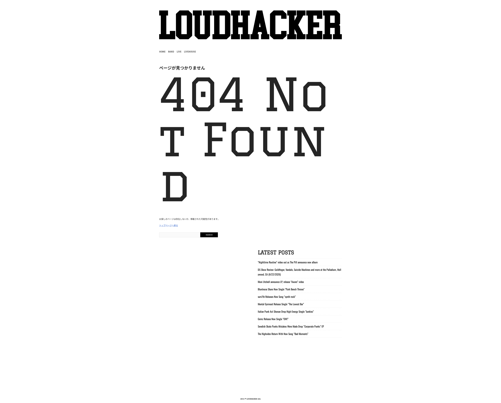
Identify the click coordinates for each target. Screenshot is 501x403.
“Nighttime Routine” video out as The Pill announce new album (288, 262)
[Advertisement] (250, 376)
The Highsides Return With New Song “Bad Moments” (283, 334)
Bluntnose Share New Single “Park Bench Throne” (281, 289)
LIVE (179, 51)
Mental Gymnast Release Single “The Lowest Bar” (281, 304)
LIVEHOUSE (190, 51)
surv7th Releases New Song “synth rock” (277, 297)
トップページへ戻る (168, 225)
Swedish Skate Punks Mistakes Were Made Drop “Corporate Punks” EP (291, 326)
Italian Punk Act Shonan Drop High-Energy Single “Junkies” (286, 311)
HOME (162, 51)
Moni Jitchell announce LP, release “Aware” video (281, 282)
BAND (171, 51)
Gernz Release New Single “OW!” (273, 319)
